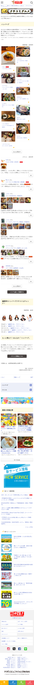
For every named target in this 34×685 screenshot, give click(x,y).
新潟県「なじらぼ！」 (22, 660)
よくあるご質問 (21, 628)
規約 (3, 631)
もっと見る (30, 527)
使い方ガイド (4, 628)
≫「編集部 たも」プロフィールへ (15, 326)
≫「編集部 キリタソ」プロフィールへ (18, 328)
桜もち (7, 180)
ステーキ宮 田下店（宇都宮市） (14, 195)
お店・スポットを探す (5, 683)
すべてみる (17, 460)
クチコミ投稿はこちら (17, 356)
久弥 (7, 160)
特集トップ (17, 377)
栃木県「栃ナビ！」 (12, 657)
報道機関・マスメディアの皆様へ (9, 641)
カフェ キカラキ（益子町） (7, 145)
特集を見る (4, 621)
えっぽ (3, 103)
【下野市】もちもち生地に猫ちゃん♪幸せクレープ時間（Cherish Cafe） (8, 451)
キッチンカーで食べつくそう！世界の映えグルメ (8, 428)
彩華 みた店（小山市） (21, 119)
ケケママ (4, 85)
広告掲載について (5, 638)
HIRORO (18, 97)
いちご (3, 377)
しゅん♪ (18, 59)
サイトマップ (4, 634)
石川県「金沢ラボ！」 (12, 666)
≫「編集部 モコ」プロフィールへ (15, 332)
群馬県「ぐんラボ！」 (12, 663)
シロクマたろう (5, 144)
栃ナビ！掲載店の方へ (22, 638)
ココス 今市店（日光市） (7, 68)
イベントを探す (13, 683)
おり (18, 136)
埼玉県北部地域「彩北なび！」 (10, 667)
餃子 (32, 377)
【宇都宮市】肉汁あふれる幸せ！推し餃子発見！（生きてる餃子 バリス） (25, 451)
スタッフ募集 (4, 644)
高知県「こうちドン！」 (23, 667)
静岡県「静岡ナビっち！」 (11, 658)
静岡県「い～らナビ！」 (23, 664)
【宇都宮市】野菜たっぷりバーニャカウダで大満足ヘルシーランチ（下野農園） (25, 428)
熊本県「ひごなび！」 (22, 657)
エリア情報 (21, 683)
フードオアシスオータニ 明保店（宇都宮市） (18, 222)
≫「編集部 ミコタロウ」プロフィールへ (20, 330)
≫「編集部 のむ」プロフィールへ (15, 324)
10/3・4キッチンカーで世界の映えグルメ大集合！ (15, 495)
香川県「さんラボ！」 (22, 663)
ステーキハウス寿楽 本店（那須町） (16, 182)
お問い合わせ (21, 631)
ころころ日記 (4, 123)
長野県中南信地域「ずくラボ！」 (25, 661)
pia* (17, 117)
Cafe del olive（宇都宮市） (22, 137)
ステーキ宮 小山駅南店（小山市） (15, 268)
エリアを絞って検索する (17, 292)
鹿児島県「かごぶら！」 (23, 666)
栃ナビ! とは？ (18, 618)
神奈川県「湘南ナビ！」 (11, 664)
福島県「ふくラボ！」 (12, 660)
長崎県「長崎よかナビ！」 (23, 658)
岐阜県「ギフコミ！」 (12, 661)
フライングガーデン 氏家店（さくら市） (17, 248)
